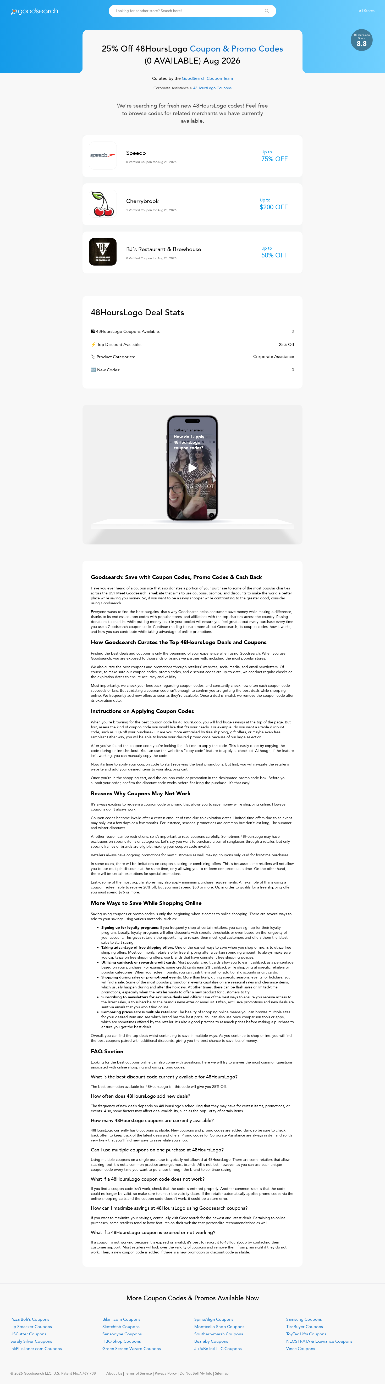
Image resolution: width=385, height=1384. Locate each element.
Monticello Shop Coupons (219, 1327)
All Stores (367, 10)
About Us (114, 1373)
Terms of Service (138, 1373)
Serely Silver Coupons (31, 1341)
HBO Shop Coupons (121, 1341)
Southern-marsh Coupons (218, 1334)
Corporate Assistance (171, 88)
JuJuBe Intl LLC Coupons (218, 1349)
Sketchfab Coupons (121, 1327)
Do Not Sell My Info (196, 1373)
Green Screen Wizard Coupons (131, 1349)
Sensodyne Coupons (122, 1334)
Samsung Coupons (304, 1319)
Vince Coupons (300, 1349)
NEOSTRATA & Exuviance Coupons (319, 1341)
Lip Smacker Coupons (31, 1327)
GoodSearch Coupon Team (207, 78)
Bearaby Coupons (211, 1341)
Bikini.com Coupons (121, 1319)
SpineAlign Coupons (213, 1319)
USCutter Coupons (28, 1334)
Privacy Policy (166, 1373)
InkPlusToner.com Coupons (36, 1349)
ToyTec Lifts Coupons (306, 1334)
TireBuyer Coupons (304, 1327)
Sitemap (222, 1373)
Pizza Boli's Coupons (29, 1319)
